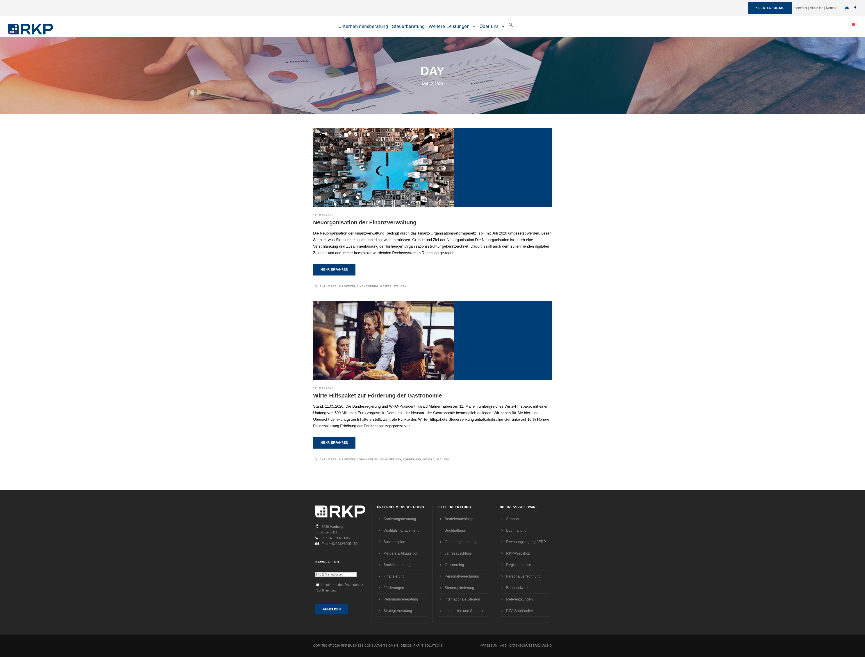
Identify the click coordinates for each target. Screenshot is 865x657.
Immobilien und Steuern (464, 611)
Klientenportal (770, 8)
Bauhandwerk (517, 588)
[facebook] (855, 8)
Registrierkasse (518, 565)
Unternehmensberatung (363, 26)
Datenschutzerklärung (530, 645)
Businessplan (394, 542)
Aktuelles (816, 8)
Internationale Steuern (462, 599)
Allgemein (346, 286)
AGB (503, 645)
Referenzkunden (519, 599)
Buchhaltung (455, 530)
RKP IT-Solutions (428, 645)
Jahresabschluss (458, 553)
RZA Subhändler (519, 611)
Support (512, 519)
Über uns (489, 26)
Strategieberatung (397, 611)
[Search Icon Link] (511, 28)
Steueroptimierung (459, 588)
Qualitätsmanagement (401, 530)
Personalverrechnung (462, 576)
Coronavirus (367, 459)
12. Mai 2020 (323, 215)
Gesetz (386, 286)
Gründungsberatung (461, 542)
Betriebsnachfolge (459, 519)
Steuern (400, 286)
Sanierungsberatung (399, 519)
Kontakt (831, 8)
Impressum (488, 645)
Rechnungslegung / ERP (526, 542)
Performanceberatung (400, 599)
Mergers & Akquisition (400, 553)
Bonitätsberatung (397, 565)
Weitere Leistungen (449, 26)
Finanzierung (367, 286)
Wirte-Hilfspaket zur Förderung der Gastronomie (377, 395)
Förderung (412, 459)
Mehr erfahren (334, 269)
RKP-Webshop (518, 553)
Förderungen (393, 588)
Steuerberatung (408, 26)
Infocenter (800, 8)
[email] (847, 8)
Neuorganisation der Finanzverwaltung (365, 222)
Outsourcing (454, 565)
